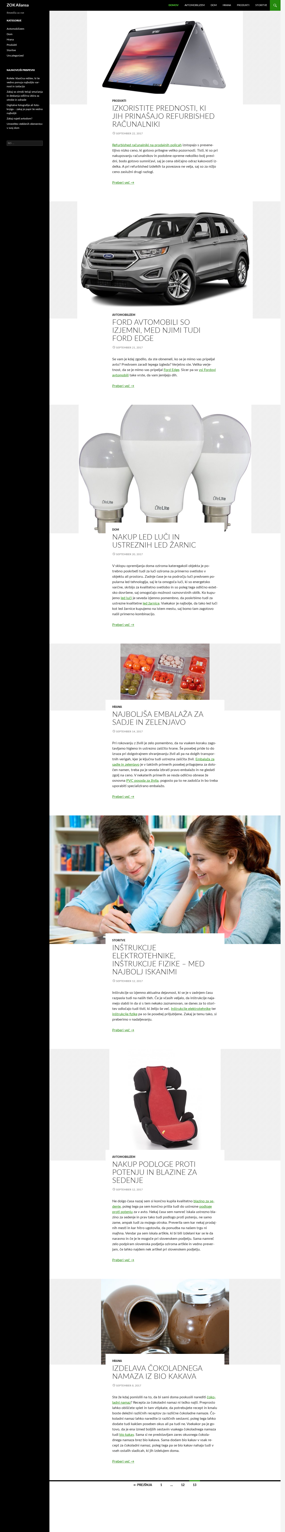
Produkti (243, 5)
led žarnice (151, 603)
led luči (126, 598)
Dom (214, 5)
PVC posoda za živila (142, 780)
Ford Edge (171, 370)
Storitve (261, 5)
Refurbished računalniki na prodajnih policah (147, 145)
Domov (174, 5)
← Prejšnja (142, 1485)
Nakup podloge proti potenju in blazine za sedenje (154, 1172)
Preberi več (123, 182)
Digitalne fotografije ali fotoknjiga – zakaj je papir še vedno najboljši (25, 109)
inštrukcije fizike (124, 1014)
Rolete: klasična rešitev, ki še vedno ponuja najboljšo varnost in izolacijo (23, 82)
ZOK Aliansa (18, 5)
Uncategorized (15, 55)
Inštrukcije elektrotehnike (191, 1009)
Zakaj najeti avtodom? (19, 118)
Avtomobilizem (195, 5)
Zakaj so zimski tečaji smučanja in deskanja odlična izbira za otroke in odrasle (25, 95)
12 (183, 1485)
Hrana (227, 5)
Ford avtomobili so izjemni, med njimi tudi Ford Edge (156, 330)
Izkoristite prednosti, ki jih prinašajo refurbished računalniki (163, 116)
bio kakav (126, 1434)
